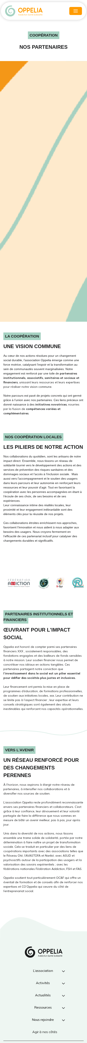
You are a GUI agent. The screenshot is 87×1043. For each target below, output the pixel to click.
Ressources (43, 1007)
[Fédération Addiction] (18, 583)
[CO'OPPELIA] (60, 583)
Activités (43, 983)
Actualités (43, 995)
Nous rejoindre (43, 1019)
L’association (43, 970)
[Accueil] (24, 10)
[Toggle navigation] (75, 11)
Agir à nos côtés (44, 1032)
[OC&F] (44, 583)
